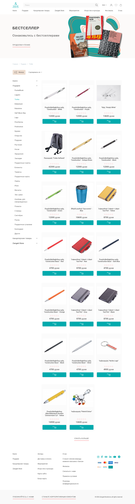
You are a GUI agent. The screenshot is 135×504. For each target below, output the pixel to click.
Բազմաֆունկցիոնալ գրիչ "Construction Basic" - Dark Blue (109, 260)
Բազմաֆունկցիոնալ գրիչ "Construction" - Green (54, 210)
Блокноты (18, 167)
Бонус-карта (42, 479)
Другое (17, 234)
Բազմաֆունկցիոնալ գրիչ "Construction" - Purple (81, 108)
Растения (18, 145)
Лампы (17, 181)
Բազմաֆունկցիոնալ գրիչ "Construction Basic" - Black (54, 362)
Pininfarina (19, 122)
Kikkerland (19, 104)
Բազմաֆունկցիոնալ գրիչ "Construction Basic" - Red (54, 260)
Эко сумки (19, 195)
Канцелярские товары (42, 11)
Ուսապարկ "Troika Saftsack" (54, 158)
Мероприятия (74, 11)
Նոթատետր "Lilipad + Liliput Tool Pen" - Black (108, 311)
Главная (15, 64)
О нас (120, 11)
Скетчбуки (19, 215)
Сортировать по (34, 72)
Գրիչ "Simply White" (109, 107)
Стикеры (18, 211)
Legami (17, 95)
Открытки (18, 136)
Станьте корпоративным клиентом (59, 497)
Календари (19, 229)
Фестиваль (109, 11)
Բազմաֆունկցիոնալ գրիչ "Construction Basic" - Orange (54, 311)
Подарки (25, 11)
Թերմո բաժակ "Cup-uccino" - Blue (81, 210)
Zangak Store (59, 11)
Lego (16, 118)
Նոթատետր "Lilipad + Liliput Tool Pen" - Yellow (108, 210)
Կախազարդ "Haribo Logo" (108, 361)
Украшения (19, 154)
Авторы (40, 454)
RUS (103, 5)
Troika (17, 99)
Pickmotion (19, 127)
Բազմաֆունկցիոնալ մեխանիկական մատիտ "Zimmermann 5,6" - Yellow (54, 413)
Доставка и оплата (44, 459)
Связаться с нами (69, 471)
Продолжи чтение (21, 45)
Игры (17, 186)
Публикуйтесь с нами (23, 497)
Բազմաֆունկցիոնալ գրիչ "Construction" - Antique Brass (81, 159)
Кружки (17, 131)
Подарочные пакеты (23, 163)
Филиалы (66, 466)
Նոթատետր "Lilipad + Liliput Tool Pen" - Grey (81, 311)
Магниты (18, 190)
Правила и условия (70, 476)
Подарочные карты (22, 177)
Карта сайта (42, 474)
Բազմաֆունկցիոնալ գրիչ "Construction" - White (54, 108)
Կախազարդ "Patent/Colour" (81, 411)
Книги (15, 11)
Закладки (18, 158)
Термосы (18, 172)
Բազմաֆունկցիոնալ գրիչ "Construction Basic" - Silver (81, 362)
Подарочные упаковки (23, 224)
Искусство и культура (92, 11)
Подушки (18, 140)
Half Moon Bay (20, 113)
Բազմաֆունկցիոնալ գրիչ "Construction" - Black (108, 159)
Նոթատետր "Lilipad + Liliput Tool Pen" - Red (81, 260)
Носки (17, 149)
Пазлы (17, 220)
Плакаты (18, 206)
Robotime (18, 108)
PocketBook (19, 90)
